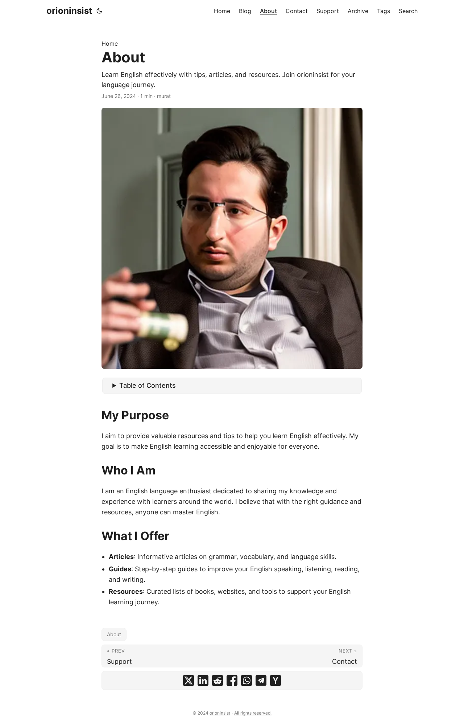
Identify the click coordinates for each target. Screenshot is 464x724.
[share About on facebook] (232, 680)
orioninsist (69, 10)
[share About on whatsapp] (246, 680)
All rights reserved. (253, 713)
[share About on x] (188, 680)
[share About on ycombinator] (275, 680)
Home (110, 43)
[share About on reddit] (217, 680)
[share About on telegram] (261, 680)
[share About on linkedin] (203, 680)
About (114, 634)
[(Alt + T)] (99, 11)
